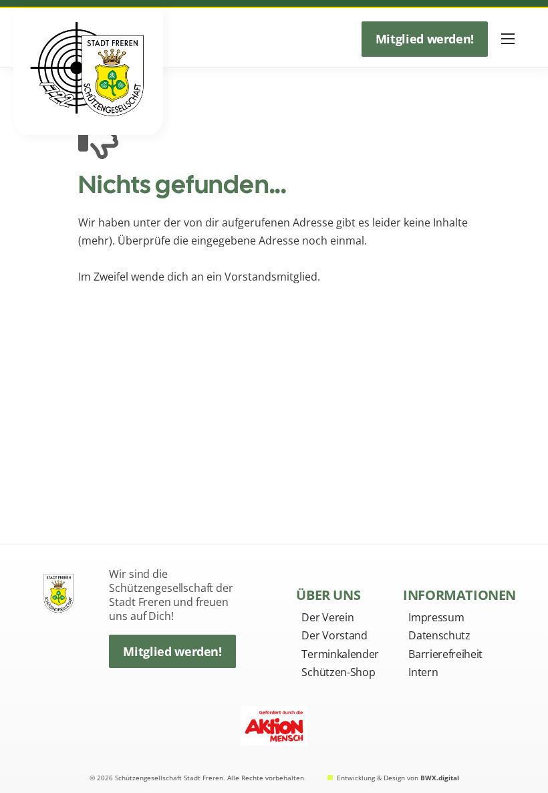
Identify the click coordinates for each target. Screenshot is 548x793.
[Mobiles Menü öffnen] (508, 38)
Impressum (436, 617)
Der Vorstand (334, 635)
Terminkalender (340, 654)
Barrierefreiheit (445, 654)
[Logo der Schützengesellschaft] (60, 590)
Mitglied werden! (425, 39)
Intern (423, 672)
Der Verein (327, 617)
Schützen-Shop (338, 672)
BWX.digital (439, 777)
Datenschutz (439, 635)
